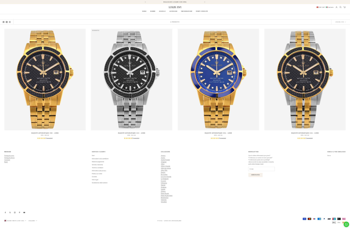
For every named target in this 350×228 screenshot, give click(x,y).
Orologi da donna (9, 158)
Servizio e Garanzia (97, 165)
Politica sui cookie (97, 174)
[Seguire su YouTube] (24, 212)
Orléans (163, 191)
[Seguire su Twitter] (10, 212)
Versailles (164, 202)
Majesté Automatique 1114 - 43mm (218, 133)
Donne (152, 11)
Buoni (6, 162)
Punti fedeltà (202, 11)
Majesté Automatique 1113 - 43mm (131, 133)
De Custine (164, 174)
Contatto (94, 177)
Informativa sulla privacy (99, 171)
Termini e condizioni (97, 168)
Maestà (163, 185)
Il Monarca (164, 183)
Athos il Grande (165, 166)
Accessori (173, 11)
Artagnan (163, 162)
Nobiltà (163, 189)
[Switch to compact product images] (10, 22)
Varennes (164, 200)
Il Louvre (163, 181)
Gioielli (162, 11)
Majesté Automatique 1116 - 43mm (305, 133)
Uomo (144, 11)
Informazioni (186, 11)
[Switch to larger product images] (3, 22)
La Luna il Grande (166, 176)
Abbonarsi (255, 175)
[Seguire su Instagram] (15, 212)
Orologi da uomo (9, 155)
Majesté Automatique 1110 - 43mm (45, 133)
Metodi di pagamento (98, 162)
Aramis (163, 158)
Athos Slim (164, 170)
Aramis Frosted (165, 160)
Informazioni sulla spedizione (100, 159)
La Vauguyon (165, 179)
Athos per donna (166, 168)
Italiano (32, 220)
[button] (325, 7)
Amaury (163, 155)
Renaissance (164, 198)
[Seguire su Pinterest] (19, 212)
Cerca (329, 155)
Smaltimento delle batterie (99, 183)
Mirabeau (163, 187)
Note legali (95, 180)
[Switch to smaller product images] (6, 22)
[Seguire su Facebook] (5, 212)
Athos (162, 164)
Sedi (93, 155)
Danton (163, 172)
